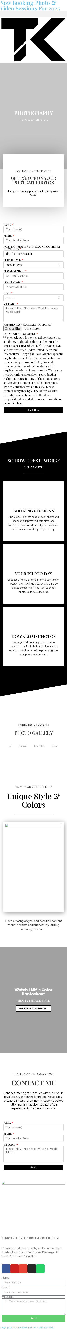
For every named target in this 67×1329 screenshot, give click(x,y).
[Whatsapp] (40, 1268)
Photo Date (12, 260)
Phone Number (14, 271)
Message (9, 304)
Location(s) (12, 282)
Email (7, 236)
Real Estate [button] (39, 746)
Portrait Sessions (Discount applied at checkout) (31, 248)
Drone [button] (54, 746)
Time (7, 293)
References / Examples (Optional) (27, 325)
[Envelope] (43, 421)
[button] (33, 14)
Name (7, 225)
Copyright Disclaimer (19, 334)
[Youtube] (36, 421)
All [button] (10, 746)
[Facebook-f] (24, 421)
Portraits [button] (22, 746)
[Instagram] (30, 421)
